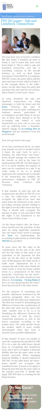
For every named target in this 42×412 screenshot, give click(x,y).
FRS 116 (5, 241)
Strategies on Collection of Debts (22, 395)
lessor (4, 107)
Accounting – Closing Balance (25, 280)
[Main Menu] (37, 6)
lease (10, 235)
